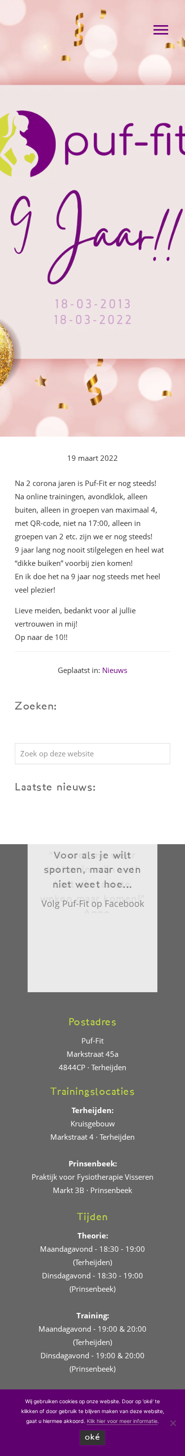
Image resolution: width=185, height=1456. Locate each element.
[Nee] (173, 1423)
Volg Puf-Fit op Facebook (92, 903)
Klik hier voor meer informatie (122, 1421)
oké (93, 1437)
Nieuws (114, 670)
